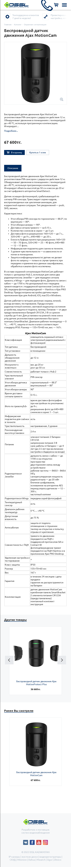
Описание (12, 168)
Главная (8, 24)
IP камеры (14, 856)
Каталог (17, 24)
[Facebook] (33, 841)
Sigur (49, 859)
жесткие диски (30, 856)
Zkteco (57, 859)
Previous (9, 660)
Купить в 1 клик (37, 152)
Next (61, 660)
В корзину (16, 152)
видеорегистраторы (50, 856)
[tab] (12, 168)
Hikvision (22, 859)
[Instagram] (45, 841)
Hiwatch (41, 859)
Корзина (56, 5)
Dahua (31, 859)
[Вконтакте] (26, 841)
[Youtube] (39, 841)
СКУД (13, 859)
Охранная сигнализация (35, 24)
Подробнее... (11, 131)
